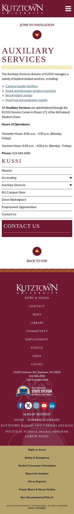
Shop (37, 356)
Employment (37, 339)
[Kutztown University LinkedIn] (52, 405)
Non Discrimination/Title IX (37, 497)
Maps (37, 315)
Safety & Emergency (37, 457)
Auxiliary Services (13, 185)
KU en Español (37, 481)
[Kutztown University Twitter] (28, 405)
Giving (37, 364)
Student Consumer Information (37, 465)
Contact (37, 306)
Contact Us (9, 214)
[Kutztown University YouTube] (44, 405)
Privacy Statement (37, 508)
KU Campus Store (13, 192)
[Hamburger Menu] (68, 8)
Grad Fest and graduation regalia (26, 100)
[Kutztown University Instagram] (36, 405)
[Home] (22, 9)
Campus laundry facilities (21, 86)
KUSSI (12, 161)
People (37, 348)
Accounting (9, 177)
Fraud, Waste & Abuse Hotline (37, 489)
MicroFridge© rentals (18, 95)
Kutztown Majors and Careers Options (37, 426)
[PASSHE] (34, 390)
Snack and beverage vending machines (30, 91)
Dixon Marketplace (14, 199)
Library (36, 323)
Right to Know (37, 449)
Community (37, 331)
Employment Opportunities (19, 207)
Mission (7, 170)
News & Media (37, 298)
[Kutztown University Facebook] (20, 405)
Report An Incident (37, 473)
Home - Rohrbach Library (37, 420)
